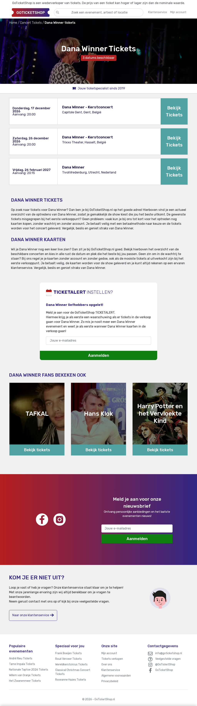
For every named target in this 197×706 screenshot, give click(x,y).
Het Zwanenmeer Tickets (25, 680)
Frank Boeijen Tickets (68, 653)
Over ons (106, 664)
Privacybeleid (109, 681)
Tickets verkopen (112, 659)
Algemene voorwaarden (116, 675)
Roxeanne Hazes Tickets (70, 679)
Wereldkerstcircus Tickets (71, 664)
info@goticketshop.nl (168, 653)
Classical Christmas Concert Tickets (72, 672)
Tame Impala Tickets (22, 664)
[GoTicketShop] (31, 12)
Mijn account (109, 653)
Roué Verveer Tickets (68, 659)
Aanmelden (98, 355)
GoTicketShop (164, 670)
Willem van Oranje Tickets (25, 675)
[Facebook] (42, 519)
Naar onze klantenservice (30, 615)
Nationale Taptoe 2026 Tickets (28, 669)
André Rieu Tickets (20, 658)
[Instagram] (59, 519)
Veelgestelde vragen (168, 659)
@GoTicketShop (165, 664)
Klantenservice (110, 670)
